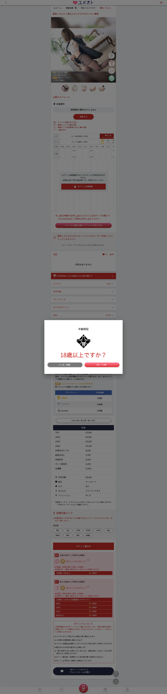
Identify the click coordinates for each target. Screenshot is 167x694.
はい (102, 364)
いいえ (64, 364)
